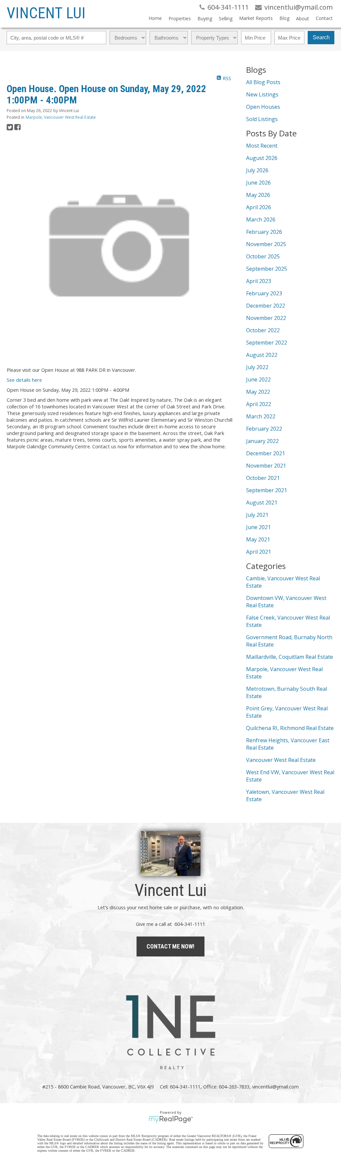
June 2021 (258, 527)
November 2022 (266, 318)
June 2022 (258, 379)
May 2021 (258, 539)
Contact (324, 18)
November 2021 (266, 465)
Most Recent (261, 145)
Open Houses (263, 106)
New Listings (262, 94)
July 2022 (257, 367)
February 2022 (264, 428)
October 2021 (263, 478)
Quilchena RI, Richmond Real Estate (290, 728)
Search (321, 37)
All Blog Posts (263, 82)
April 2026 (258, 207)
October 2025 (263, 256)
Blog (284, 18)
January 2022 (262, 441)
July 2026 (257, 170)
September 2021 (266, 490)
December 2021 (265, 453)
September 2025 (266, 268)
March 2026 (260, 219)
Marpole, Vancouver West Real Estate (61, 117)
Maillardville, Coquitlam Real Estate (289, 656)
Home (155, 18)
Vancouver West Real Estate (281, 760)
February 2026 (264, 231)
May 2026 (258, 195)
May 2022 (258, 391)
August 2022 (261, 355)
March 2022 (260, 416)
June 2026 (258, 182)
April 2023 (258, 281)
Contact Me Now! (170, 946)
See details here (24, 379)
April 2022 (258, 404)
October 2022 (263, 330)
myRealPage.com (170, 1119)
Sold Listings (262, 119)
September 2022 (266, 342)
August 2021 (261, 502)
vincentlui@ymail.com (275, 1086)
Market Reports (256, 18)
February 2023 (264, 293)
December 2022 (265, 305)
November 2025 (266, 244)
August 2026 (261, 158)
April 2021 (258, 551)
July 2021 (257, 514)
